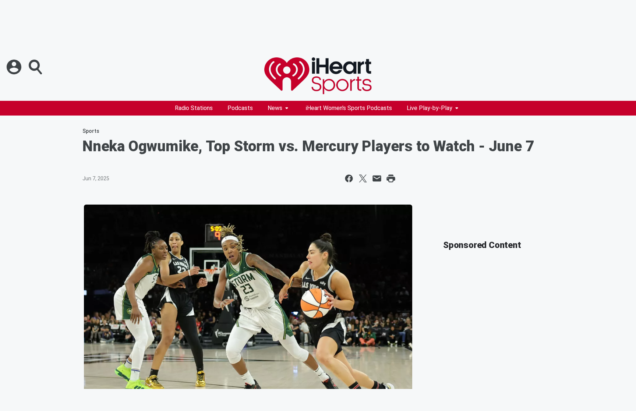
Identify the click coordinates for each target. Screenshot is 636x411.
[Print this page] (391, 178)
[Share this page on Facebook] (349, 178)
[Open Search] (36, 67)
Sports (90, 131)
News (275, 107)
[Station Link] (318, 75)
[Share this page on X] (363, 178)
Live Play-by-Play (429, 107)
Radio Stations (194, 107)
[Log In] (15, 67)
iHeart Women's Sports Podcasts (349, 107)
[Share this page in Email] (377, 178)
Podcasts (240, 107)
